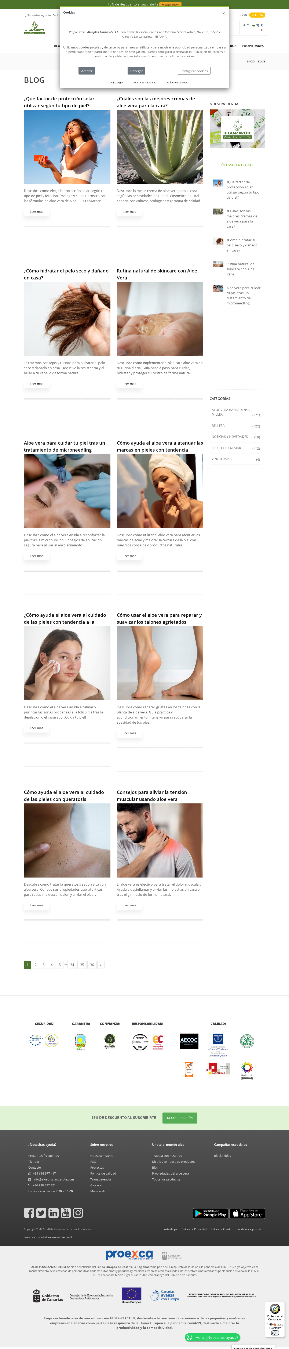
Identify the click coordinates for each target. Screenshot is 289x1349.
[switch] (275, 1332)
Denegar (136, 71)
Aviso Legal (116, 82)
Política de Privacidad (144, 82)
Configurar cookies (194, 71)
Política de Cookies (177, 82)
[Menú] (282, 1303)
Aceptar (86, 71)
